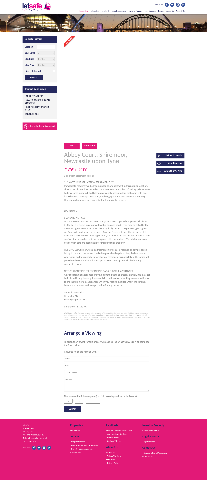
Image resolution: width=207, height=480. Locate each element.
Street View (89, 145)
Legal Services (150, 11)
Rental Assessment (119, 11)
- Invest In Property (150, 430)
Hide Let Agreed (33, 71)
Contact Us (180, 11)
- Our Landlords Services (116, 434)
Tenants (161, 11)
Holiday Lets (94, 11)
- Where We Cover (113, 456)
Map (72, 145)
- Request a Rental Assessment (119, 430)
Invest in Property (136, 11)
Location (29, 47)
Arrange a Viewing (173, 171)
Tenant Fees (32, 114)
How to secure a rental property (38, 101)
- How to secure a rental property (84, 445)
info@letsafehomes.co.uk (36, 438)
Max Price (29, 65)
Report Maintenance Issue (37, 108)
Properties (83, 11)
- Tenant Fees (75, 452)
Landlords (105, 11)
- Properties (75, 430)
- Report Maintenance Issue (81, 449)
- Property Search (77, 442)
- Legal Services (148, 442)
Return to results (173, 155)
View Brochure (175, 163)
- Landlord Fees (112, 438)
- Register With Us (113, 441)
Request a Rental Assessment (42, 126)
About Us (170, 11)
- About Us (110, 452)
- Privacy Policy (112, 463)
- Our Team (110, 459)
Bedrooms (30, 53)
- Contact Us (147, 456)
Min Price (29, 59)
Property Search (34, 96)
